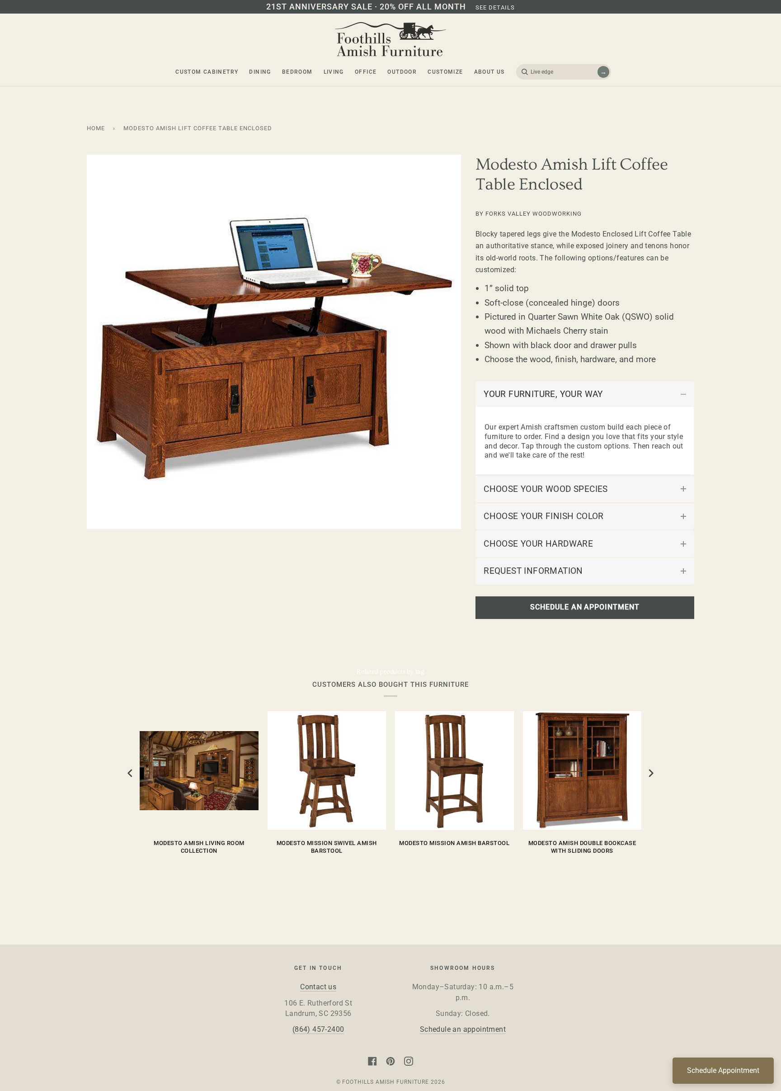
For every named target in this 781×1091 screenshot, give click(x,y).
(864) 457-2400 (318, 1029)
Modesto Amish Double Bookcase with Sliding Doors (582, 847)
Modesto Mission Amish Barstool (454, 843)
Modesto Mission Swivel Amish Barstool (327, 847)
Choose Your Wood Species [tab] (546, 489)
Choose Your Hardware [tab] (538, 543)
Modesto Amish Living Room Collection (199, 847)
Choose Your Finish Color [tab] (544, 516)
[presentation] (130, 773)
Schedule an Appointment (584, 607)
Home (96, 128)
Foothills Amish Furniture (385, 1082)
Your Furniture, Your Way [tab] (543, 394)
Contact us (318, 987)
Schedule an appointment (463, 1029)
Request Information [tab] (533, 571)
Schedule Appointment (723, 1070)
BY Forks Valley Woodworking (528, 213)
